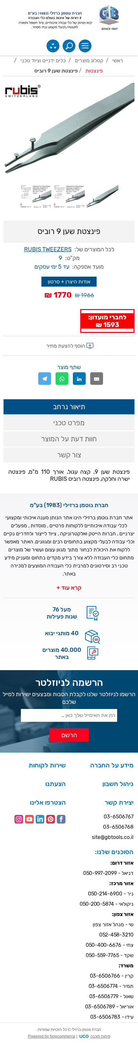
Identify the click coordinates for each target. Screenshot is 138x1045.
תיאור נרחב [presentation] (69, 406)
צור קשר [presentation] (69, 455)
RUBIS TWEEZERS (48, 249)
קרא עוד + (69, 587)
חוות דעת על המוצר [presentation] (69, 439)
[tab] (69, 406)
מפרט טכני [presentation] (69, 423)
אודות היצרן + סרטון (69, 282)
